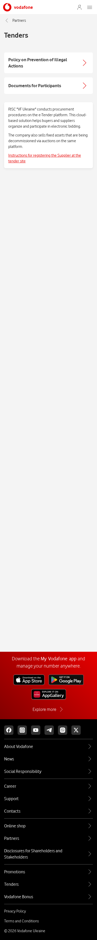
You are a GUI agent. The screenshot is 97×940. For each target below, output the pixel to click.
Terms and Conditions (21, 921)
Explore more (44, 709)
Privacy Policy (15, 911)
